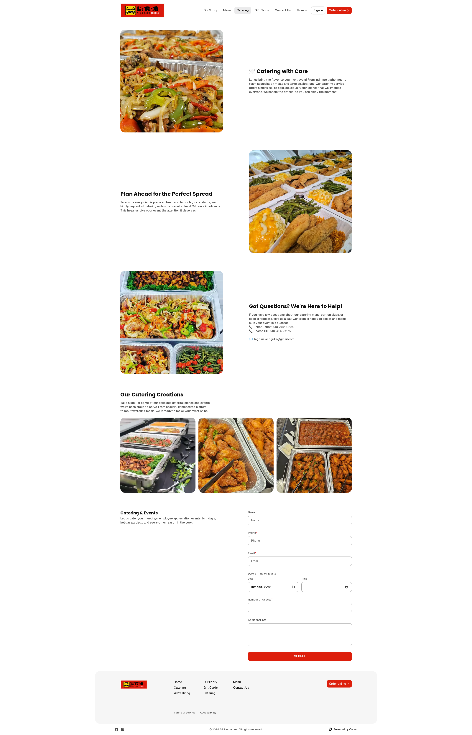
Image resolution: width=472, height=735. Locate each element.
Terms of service (184, 712)
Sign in (318, 10)
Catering (243, 10)
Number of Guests (265, 599)
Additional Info (257, 620)
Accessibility (208, 712)
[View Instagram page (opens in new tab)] (122, 729)
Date (250, 578)
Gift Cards (262, 10)
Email (257, 553)
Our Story (210, 10)
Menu (227, 10)
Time (304, 578)
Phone (258, 532)
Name (257, 512)
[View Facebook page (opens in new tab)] (116, 729)
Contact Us (283, 10)
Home (178, 682)
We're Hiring (182, 693)
